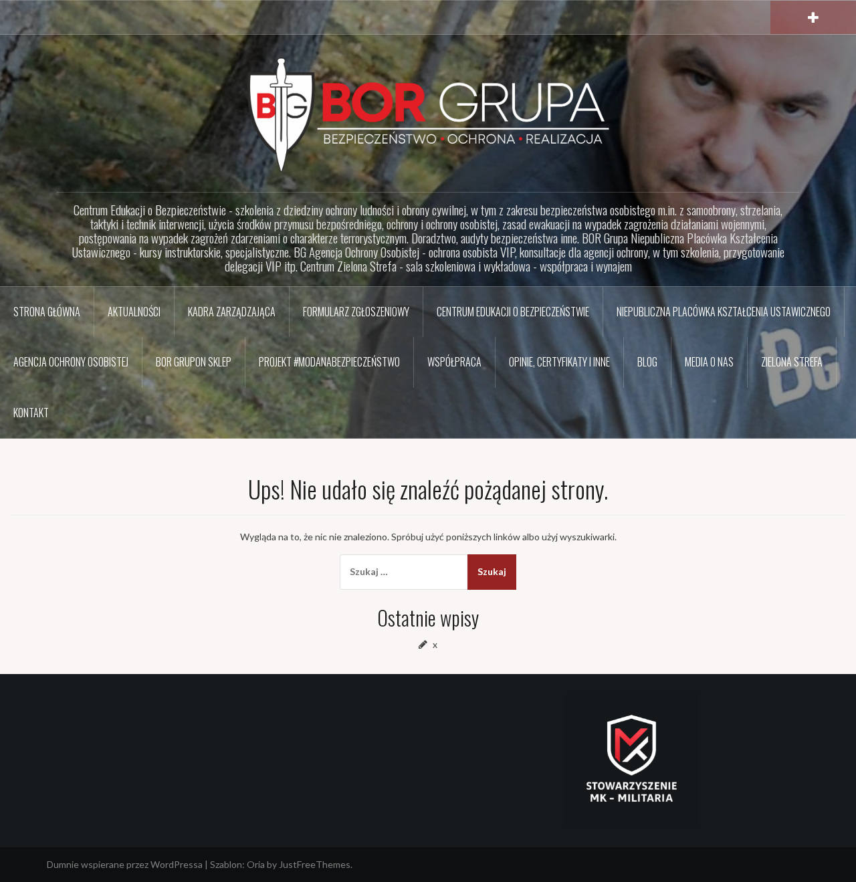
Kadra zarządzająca (232, 312)
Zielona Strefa (792, 362)
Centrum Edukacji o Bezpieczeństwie (513, 312)
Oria (256, 864)
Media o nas (709, 362)
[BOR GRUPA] (428, 114)
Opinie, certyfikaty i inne (559, 362)
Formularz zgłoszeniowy (356, 312)
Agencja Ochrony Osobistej (70, 362)
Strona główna (46, 312)
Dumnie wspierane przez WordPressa (125, 864)
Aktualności (134, 312)
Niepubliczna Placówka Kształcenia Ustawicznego (724, 312)
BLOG (647, 362)
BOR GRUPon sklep (193, 362)
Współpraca (454, 362)
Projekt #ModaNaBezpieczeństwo (329, 362)
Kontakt (31, 413)
